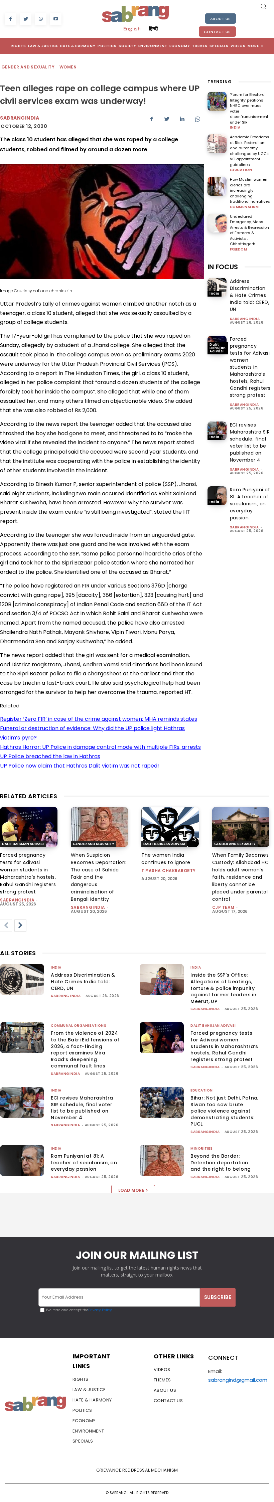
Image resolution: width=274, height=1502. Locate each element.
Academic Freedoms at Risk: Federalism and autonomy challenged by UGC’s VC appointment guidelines (250, 150)
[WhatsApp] (40, 19)
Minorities (201, 1148)
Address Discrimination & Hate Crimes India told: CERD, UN (250, 295)
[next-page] (20, 926)
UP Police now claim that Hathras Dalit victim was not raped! (79, 766)
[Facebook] (10, 19)
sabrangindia (244, 404)
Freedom (238, 249)
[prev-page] (6, 926)
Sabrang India (245, 318)
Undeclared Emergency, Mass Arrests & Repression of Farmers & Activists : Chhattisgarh (249, 230)
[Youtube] (55, 19)
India (235, 127)
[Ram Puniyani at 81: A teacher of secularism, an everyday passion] (217, 495)
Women (68, 67)
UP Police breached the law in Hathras (50, 756)
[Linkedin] (182, 119)
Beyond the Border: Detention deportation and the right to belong (220, 1162)
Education (241, 170)
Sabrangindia (19, 118)
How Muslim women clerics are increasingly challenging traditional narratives (250, 190)
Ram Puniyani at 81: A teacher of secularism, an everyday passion (250, 503)
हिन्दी (153, 28)
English (132, 28)
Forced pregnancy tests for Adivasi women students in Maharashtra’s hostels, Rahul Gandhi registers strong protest (250, 367)
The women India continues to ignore (165, 859)
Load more (131, 1190)
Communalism (244, 207)
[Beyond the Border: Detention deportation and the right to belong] (162, 1160)
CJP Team (223, 907)
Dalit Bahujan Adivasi (218, 348)
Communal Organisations (78, 1025)
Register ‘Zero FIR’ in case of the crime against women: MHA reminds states (98, 719)
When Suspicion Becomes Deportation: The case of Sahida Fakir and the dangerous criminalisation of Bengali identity (99, 877)
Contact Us (217, 31)
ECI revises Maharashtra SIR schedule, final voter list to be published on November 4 (82, 1108)
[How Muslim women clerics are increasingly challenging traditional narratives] (217, 186)
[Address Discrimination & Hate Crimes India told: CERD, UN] (217, 287)
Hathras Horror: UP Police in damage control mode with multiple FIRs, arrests (100, 747)
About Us (220, 18)
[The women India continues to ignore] (170, 827)
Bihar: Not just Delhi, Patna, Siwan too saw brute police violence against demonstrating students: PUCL (224, 1111)
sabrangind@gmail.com (237, 1379)
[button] (263, 6)
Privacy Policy (100, 1310)
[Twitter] (25, 19)
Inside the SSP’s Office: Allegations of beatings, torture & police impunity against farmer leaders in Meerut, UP (223, 988)
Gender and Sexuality (27, 67)
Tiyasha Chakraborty (168, 870)
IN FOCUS (223, 267)
